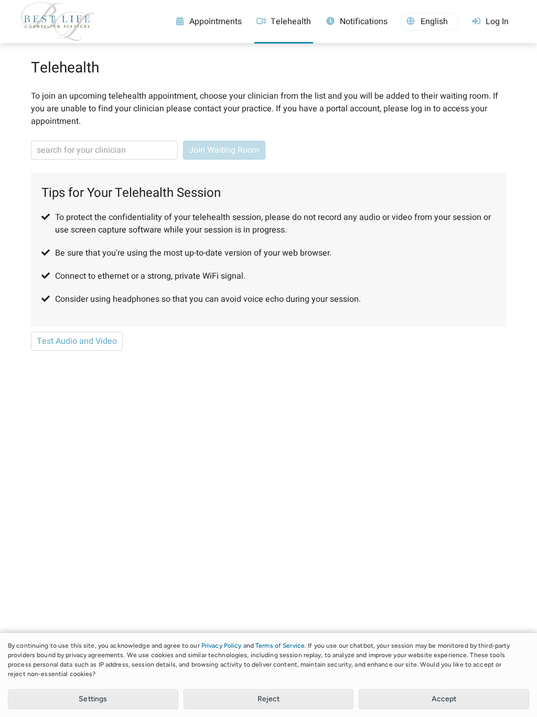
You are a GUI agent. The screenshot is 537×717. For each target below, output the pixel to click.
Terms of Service (280, 645)
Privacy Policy (221, 645)
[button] (429, 21)
